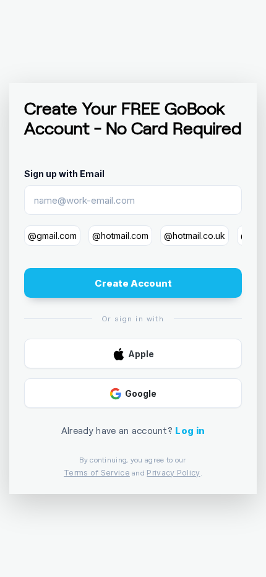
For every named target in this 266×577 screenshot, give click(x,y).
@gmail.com (52, 235)
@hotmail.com (120, 235)
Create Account (133, 283)
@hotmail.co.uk (194, 235)
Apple (141, 354)
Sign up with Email (64, 173)
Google (141, 393)
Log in (190, 430)
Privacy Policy (173, 472)
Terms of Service (97, 472)
